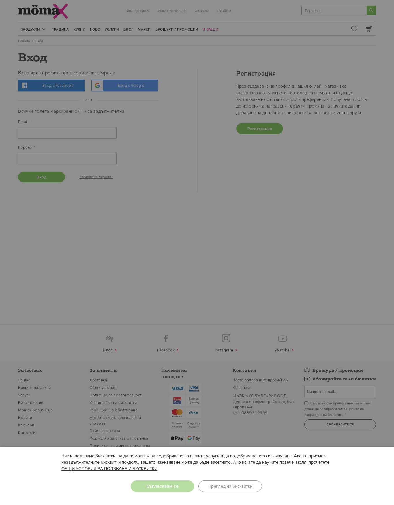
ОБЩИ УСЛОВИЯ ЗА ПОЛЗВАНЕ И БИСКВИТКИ (109, 468)
